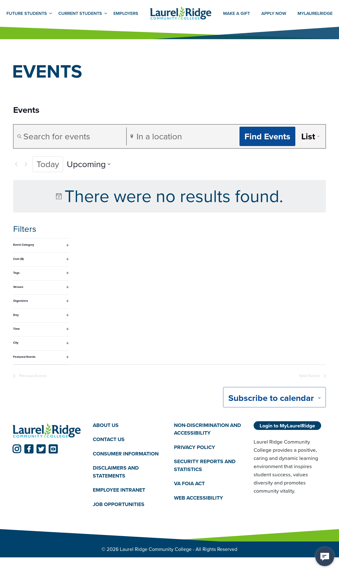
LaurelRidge (315, 13)
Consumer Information (126, 453)
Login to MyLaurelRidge (287, 425)
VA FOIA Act (189, 483)
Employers (125, 13)
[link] (16, 448)
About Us (106, 425)
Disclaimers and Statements (116, 472)
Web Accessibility (198, 498)
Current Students (80, 13)
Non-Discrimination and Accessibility (207, 429)
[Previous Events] (16, 164)
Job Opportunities (118, 504)
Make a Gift (236, 13)
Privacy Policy (194, 447)
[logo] (46, 431)
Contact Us (109, 439)
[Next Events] (26, 164)
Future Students (26, 13)
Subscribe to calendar (271, 397)
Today (47, 164)
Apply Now (273, 13)
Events (26, 110)
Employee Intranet (119, 490)
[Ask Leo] (324, 556)
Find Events (267, 136)
